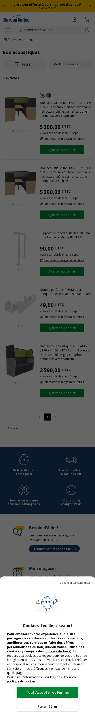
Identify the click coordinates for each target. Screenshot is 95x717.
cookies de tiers (57, 651)
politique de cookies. (21, 681)
